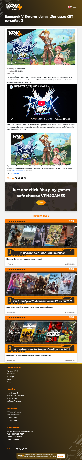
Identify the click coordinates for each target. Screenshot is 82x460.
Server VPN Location (15, 395)
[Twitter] (18, 177)
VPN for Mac (12, 420)
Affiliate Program (14, 401)
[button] (70, 6)
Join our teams (13, 439)
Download (11, 373)
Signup (41, 202)
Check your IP (12, 393)
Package (10, 376)
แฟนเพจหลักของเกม (18, 171)
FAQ (9, 379)
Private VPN (12, 398)
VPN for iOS (12, 417)
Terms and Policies (14, 436)
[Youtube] (21, 177)
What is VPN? (12, 371)
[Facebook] (16, 177)
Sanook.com (17, 173)
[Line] (24, 177)
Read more (52, 457)
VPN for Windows (14, 412)
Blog (9, 381)
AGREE (60, 456)
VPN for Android (13, 414)
